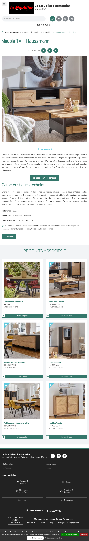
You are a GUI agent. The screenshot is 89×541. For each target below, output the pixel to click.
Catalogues (61, 523)
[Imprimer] (43, 50)
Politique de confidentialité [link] (53, 538)
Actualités (7, 468)
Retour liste (35, 50)
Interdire (84, 535)
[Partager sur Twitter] (55, 50)
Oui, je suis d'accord (69, 535)
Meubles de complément (33, 32)
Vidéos (48, 468)
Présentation (8, 464)
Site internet (30, 523)
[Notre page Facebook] (59, 18)
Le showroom (51, 464)
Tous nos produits (13, 32)
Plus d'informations (35, 538)
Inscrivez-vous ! (54, 510)
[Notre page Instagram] (65, 18)
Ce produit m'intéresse (46, 178)
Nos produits (43, 25)
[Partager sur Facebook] (49, 50)
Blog (51, 523)
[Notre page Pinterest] (71, 18)
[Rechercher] (43, 18)
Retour (10, 236)
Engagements (74, 523)
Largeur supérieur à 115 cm (65, 32)
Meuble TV (48, 32)
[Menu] (4, 4)
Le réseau (42, 523)
